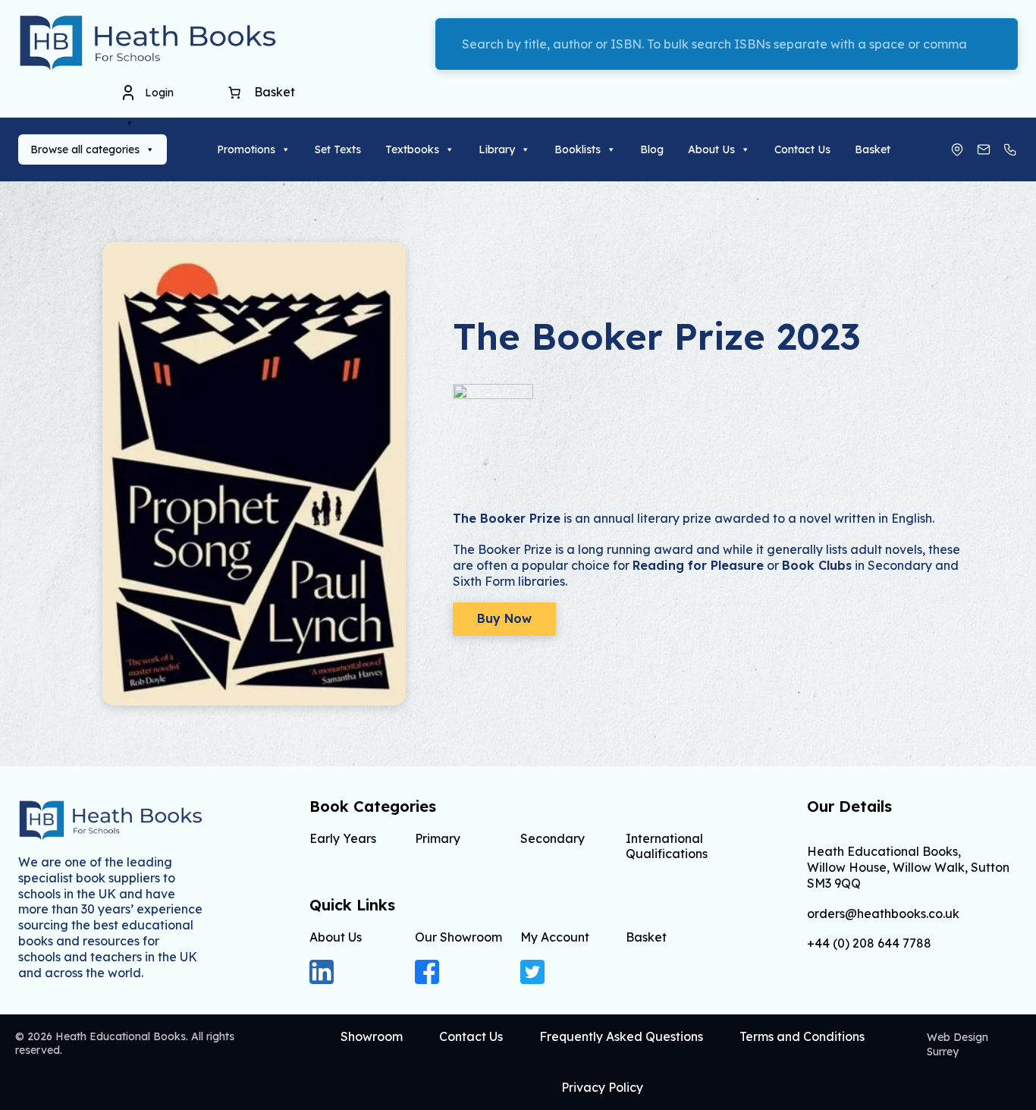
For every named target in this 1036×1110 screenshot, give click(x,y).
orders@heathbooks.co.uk (883, 914)
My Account (554, 937)
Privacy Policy (602, 1087)
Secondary (552, 838)
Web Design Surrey (957, 1044)
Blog (652, 149)
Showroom (372, 1036)
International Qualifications (667, 845)
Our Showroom (458, 937)
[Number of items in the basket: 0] (234, 92)
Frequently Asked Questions (621, 1036)
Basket (872, 149)
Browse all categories (85, 149)
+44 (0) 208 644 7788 (869, 943)
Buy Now (504, 618)
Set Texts (338, 149)
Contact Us (802, 149)
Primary (437, 838)
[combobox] (726, 44)
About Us (711, 149)
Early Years (342, 838)
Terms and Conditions (802, 1036)
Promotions (246, 149)
